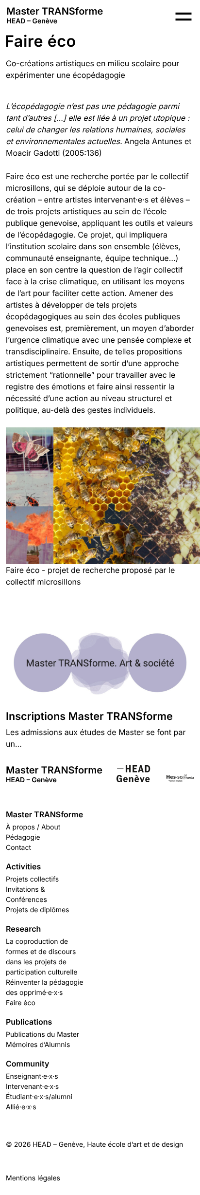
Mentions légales (33, 1178)
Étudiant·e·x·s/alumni (39, 1097)
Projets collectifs (32, 879)
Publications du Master (42, 1034)
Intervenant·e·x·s (32, 1087)
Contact (18, 848)
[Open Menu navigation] (183, 16)
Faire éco (20, 1003)
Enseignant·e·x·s (32, 1076)
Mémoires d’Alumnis (38, 1045)
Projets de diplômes (37, 910)
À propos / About (33, 827)
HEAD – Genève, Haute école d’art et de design (108, 1144)
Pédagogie (23, 837)
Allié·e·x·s (21, 1107)
